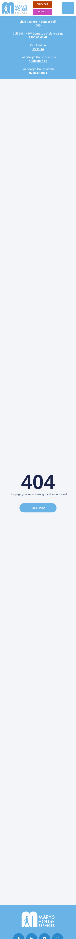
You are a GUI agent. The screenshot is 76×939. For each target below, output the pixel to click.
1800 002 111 (38, 61)
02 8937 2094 (38, 73)
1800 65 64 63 (38, 37)
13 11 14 (38, 49)
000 (38, 25)
